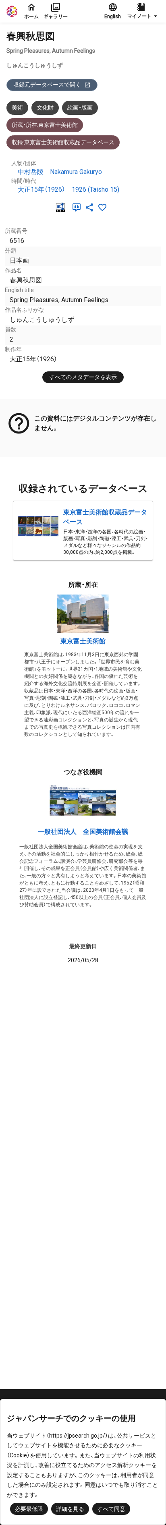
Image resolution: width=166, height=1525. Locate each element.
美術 (17, 107)
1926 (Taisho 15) (95, 189)
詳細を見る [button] (70, 1509)
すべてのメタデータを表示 (83, 377)
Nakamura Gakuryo (76, 172)
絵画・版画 (80, 107)
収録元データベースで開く (47, 84)
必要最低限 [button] (29, 1509)
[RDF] (62, 207)
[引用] (78, 207)
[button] (143, 11)
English (112, 16)
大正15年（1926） (41, 189)
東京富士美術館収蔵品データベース (105, 517)
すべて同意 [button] (111, 1509)
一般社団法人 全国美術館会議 (83, 831)
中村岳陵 (31, 172)
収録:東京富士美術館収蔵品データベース (63, 142)
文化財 (45, 107)
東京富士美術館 (83, 641)
